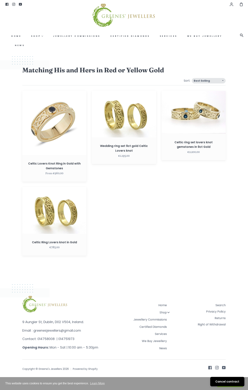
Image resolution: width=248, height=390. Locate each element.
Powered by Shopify (85, 369)
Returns (220, 318)
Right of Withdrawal (212, 324)
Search (221, 305)
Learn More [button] (97, 383)
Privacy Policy (216, 311)
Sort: (187, 81)
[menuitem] (16, 36)
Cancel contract (227, 381)
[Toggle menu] (168, 312)
